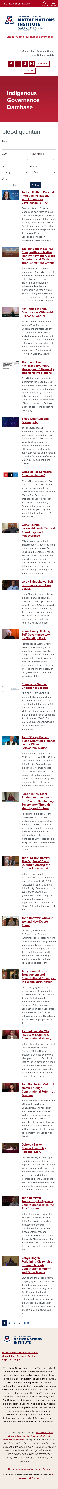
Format (33, 166)
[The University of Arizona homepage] (18, 3)
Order (5, 179)
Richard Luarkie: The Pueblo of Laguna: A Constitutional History (36, 1035)
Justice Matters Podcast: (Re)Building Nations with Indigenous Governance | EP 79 (38, 197)
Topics (5, 166)
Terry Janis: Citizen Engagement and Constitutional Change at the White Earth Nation (39, 976)
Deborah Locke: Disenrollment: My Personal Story (34, 1148)
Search (5, 141)
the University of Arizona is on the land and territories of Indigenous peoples (28, 1436)
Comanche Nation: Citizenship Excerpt (35, 686)
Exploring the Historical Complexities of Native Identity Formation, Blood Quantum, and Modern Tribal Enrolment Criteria (38, 256)
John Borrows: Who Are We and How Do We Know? (37, 921)
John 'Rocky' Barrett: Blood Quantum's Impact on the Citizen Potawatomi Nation (38, 743)
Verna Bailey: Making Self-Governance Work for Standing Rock (36, 634)
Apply (35, 185)
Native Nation (37, 153)
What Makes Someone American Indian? (37, 473)
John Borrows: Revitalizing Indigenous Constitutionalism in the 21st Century (38, 1203)
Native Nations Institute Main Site (20, 1352)
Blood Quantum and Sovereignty (35, 420)
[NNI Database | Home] (29, 27)
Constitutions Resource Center (38, 51)
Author (5, 153)
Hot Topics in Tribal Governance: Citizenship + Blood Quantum (38, 312)
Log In (30, 70)
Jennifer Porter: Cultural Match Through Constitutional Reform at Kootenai (38, 1090)
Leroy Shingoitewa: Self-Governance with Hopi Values (38, 585)
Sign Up (43, 63)
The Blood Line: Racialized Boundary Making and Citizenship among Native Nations (38, 367)
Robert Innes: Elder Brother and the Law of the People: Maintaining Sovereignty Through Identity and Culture (38, 801)
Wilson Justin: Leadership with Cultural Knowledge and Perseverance (38, 530)
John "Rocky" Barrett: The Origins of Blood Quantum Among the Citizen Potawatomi (36, 863)
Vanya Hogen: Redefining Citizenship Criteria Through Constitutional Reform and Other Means (37, 1265)
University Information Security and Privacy (29, 1469)
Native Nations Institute (42, 54)
